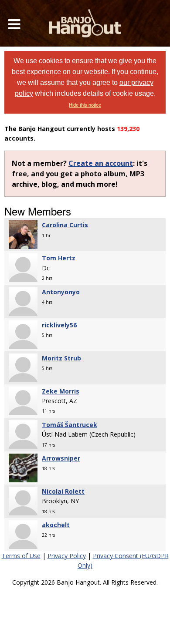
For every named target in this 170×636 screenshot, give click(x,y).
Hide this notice (85, 105)
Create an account (100, 163)
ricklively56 (59, 325)
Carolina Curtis (65, 225)
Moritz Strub (61, 358)
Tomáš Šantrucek (69, 425)
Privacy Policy (67, 556)
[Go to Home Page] (85, 23)
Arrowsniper (61, 458)
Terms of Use (21, 556)
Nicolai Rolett (63, 491)
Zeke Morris (60, 391)
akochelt (56, 525)
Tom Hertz (58, 258)
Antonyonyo (61, 292)
